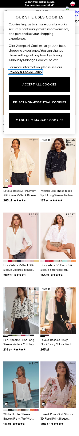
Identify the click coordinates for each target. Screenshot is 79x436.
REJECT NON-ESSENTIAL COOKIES (39, 102)
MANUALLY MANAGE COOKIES (39, 120)
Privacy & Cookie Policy (25, 72)
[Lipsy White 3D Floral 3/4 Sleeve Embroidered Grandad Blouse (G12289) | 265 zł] (58, 236)
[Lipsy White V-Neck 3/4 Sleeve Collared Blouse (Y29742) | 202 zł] (21, 236)
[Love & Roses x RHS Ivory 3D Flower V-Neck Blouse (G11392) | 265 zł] (21, 161)
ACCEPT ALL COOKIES (39, 84)
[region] (39, 72)
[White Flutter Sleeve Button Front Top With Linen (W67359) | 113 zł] (21, 384)
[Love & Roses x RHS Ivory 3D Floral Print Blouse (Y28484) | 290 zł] (58, 384)
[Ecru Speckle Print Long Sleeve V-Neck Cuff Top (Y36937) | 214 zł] (21, 310)
